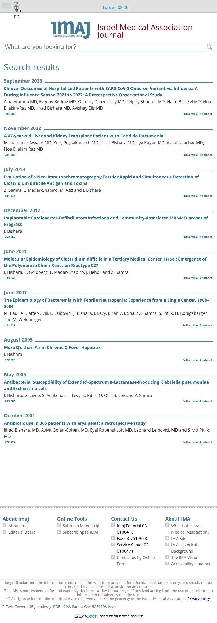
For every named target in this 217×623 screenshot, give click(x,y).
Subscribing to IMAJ (80, 531)
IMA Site (178, 538)
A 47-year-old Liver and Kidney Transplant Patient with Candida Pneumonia (84, 136)
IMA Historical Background (184, 547)
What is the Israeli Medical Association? (190, 528)
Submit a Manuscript (82, 525)
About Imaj (18, 525)
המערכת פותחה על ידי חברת (120, 615)
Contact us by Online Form (136, 560)
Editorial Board (22, 531)
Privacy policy (199, 598)
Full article (190, 114)
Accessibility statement (192, 563)
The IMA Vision (184, 557)
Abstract (206, 114)
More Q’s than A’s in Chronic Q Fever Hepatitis (52, 347)
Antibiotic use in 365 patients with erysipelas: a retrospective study (75, 423)
